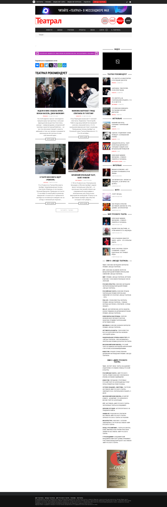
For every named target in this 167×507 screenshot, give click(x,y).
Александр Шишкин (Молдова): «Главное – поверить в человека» (119, 157)
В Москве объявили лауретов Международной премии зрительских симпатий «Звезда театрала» (116, 272)
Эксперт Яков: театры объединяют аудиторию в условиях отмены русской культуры (116, 368)
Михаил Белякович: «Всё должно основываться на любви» (121, 171)
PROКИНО (45, 116)
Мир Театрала (39, 498)
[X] (51, 65)
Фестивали (78, 180)
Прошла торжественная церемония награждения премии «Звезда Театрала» (117, 353)
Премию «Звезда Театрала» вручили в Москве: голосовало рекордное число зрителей (117, 279)
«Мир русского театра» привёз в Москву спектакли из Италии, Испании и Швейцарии (116, 375)
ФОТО (117, 190)
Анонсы (46, 182)
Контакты (40, 2)
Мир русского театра (117, 161)
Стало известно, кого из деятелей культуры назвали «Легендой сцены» (116, 332)
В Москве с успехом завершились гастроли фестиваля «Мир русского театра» (116, 422)
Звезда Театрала (99, 2)
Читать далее (50, 139)
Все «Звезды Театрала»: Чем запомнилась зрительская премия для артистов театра (117, 339)
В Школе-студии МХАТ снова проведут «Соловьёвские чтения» (121, 135)
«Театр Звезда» (117, 194)
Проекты (82, 30)
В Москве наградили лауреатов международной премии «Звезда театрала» (116, 286)
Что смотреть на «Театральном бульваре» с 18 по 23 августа (122, 100)
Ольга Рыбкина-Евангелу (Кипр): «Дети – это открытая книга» (121, 240)
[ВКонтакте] (37, 65)
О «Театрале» (116, 30)
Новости (49, 30)
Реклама (48, 2)
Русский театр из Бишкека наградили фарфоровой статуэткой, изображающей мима (117, 346)
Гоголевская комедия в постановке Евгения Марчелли (120, 110)
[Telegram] (46, 65)
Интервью (117, 165)
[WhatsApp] (60, 65)
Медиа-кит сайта (59, 2)
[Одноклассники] (42, 65)
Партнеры (80, 498)
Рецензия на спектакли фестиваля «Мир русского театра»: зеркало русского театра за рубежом (115, 415)
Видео (117, 49)
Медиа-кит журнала (74, 2)
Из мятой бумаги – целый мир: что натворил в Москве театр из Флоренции (115, 398)
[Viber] (55, 65)
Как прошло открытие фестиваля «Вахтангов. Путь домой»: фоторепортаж (121, 206)
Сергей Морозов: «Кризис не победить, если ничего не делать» (121, 181)
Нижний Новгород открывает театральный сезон (120, 124)
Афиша (59, 30)
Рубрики (70, 30)
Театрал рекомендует (117, 74)
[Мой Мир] (64, 65)
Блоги (103, 30)
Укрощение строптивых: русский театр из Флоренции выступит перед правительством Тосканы (116, 382)
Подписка (87, 2)
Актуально (117, 118)
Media (92, 30)
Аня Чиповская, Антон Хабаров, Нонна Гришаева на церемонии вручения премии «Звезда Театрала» (117, 311)
